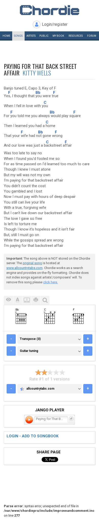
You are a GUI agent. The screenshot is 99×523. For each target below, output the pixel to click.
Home (6, 35)
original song (32, 263)
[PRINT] (35, 300)
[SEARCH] (45, 300)
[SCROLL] (26, 300)
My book (58, 35)
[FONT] (17, 300)
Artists (31, 35)
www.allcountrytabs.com (24, 268)
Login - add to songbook (32, 436)
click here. (50, 282)
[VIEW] (8, 300)
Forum (91, 35)
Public (43, 35)
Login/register (55, 24)
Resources (76, 35)
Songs (18, 35)
